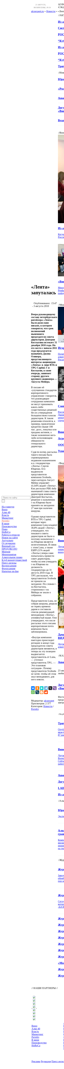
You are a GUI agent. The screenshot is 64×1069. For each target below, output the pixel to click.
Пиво (4, 529)
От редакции (8, 543)
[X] (50, 688)
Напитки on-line (10, 571)
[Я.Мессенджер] (41, 688)
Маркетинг (8, 518)
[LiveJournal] (37, 692)
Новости (48, 706)
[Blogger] (41, 692)
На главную (8, 506)
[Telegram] (46, 688)
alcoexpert (49, 700)
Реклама (36, 1061)
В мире (5, 523)
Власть (5, 515)
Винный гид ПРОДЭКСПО (9, 547)
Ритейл (5, 520)
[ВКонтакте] (33, 688)
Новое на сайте (10, 537)
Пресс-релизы (9, 563)
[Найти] (3, 501)
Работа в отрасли (11, 534)
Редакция (46, 1061)
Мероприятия (9, 554)
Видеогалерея (9, 565)
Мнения (6, 551)
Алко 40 (6, 512)
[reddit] (46, 692)
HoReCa (6, 532)
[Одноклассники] (37, 688)
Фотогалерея (8, 568)
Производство (9, 526)
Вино (4, 509)
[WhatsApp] (33, 692)
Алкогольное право (12, 557)
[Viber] (55, 688)
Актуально (7, 540)
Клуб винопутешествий (14, 560)
